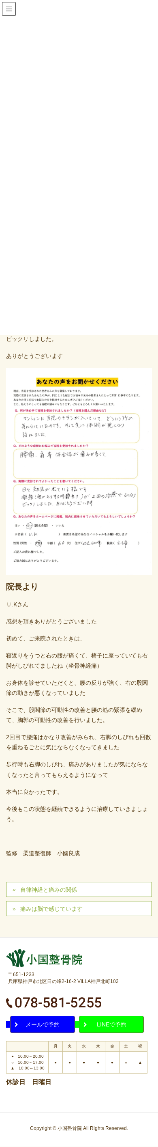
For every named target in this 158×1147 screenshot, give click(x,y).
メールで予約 (43, 1024)
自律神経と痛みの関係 (48, 889)
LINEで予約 (111, 1024)
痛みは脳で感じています (51, 909)
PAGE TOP (154, 1101)
